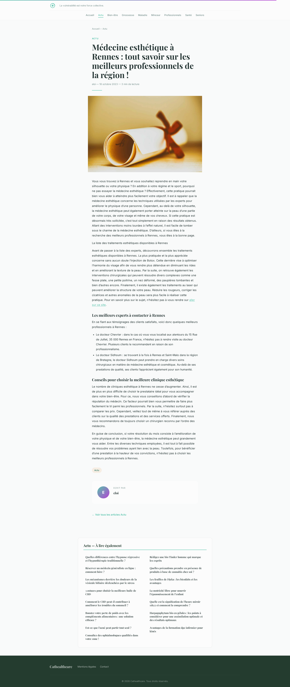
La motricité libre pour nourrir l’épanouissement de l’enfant (168, 592)
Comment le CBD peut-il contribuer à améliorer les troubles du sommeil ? (107, 603)
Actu (100, 15)
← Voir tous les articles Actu (109, 514)
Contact (104, 666)
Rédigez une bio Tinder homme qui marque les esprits (175, 558)
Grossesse (128, 15)
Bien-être (112, 15)
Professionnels (172, 15)
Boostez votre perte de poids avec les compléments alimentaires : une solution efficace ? (109, 616)
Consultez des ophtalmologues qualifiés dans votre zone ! (111, 637)
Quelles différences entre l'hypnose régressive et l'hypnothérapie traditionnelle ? (112, 558)
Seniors (200, 15)
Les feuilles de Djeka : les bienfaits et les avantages (173, 581)
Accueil (90, 15)
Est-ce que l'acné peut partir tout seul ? (108, 627)
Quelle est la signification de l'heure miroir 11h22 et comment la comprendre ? (175, 603)
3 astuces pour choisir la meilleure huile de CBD (110, 592)
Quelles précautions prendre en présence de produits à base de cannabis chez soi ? (176, 569)
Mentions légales (87, 666)
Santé (188, 15)
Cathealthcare (61, 666)
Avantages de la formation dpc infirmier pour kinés (176, 629)
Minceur (155, 15)
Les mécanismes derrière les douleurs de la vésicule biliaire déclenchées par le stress (111, 581)
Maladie (142, 15)
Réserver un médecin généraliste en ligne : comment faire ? (110, 569)
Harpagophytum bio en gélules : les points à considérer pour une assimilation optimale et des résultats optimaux (176, 616)
